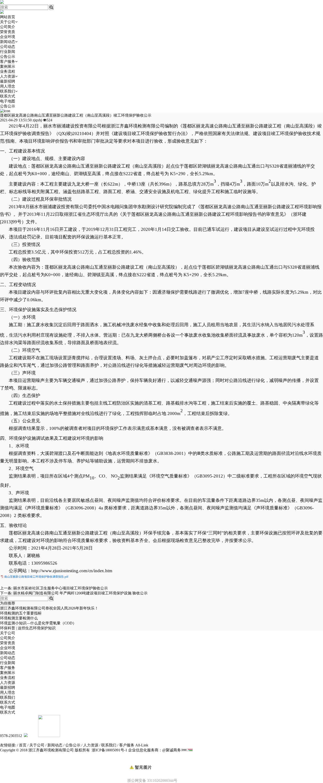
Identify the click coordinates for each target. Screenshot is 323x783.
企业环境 (7, 37)
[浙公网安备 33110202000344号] (161, 759)
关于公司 (7, 22)
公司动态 (7, 47)
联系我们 (7, 91)
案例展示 (7, 66)
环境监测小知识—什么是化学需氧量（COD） (38, 623)
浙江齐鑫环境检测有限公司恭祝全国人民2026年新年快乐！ (49, 608)
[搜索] (51, 7)
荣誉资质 (7, 32)
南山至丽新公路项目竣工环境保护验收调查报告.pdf (36, 576)
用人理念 (7, 86)
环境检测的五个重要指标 (21, 613)
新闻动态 (7, 42)
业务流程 (7, 71)
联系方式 (7, 96)
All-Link (141, 745)
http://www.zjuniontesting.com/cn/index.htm (71, 570)
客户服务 (7, 61)
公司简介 (7, 27)
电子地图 (7, 101)
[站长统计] (187, 750)
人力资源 (7, 76)
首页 (22, 745)
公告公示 (7, 57)
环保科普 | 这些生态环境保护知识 (28, 628)
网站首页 (7, 17)
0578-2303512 (11, 736)
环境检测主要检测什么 (19, 618)
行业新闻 (7, 52)
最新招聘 (7, 81)
